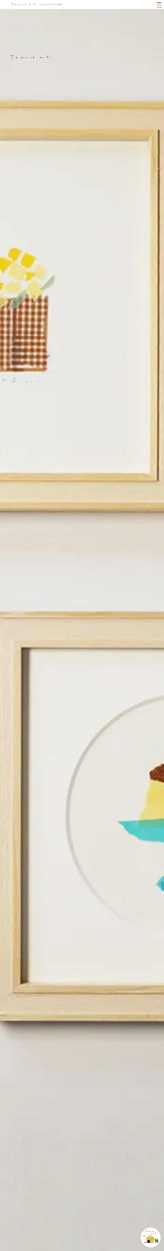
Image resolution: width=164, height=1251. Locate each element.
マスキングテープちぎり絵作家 (51, 4)
